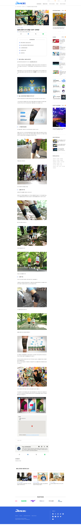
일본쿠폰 (64, 49)
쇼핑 (18, 440)
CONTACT (20, 515)
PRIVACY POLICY (34, 515)
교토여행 (63, 166)
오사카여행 (62, 161)
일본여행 (54, 158)
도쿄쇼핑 (54, 166)
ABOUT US (16, 515)
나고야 (60, 57)
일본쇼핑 (54, 160)
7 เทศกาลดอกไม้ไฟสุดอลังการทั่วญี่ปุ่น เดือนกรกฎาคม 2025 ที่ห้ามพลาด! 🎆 (62, 149)
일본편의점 (54, 161)
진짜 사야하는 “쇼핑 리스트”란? (26, 42)
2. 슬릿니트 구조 (23, 50)
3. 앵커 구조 (22, 52)
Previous (56, 31)
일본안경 (61, 43)
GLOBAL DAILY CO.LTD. (27, 515)
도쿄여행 (58, 158)
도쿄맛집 (58, 163)
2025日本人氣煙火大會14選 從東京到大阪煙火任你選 (61, 145)
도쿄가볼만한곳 (61, 59)
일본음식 (58, 161)
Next (62, 31)
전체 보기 (63, 10)
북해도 (62, 66)
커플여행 (61, 160)
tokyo (57, 166)
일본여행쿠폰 (61, 49)
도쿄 (20, 440)
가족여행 (58, 160)
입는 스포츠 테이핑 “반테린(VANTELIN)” (27, 45)
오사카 (64, 57)
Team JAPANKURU (26, 446)
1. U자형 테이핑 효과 (24, 47)
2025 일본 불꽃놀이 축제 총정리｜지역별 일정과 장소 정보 (61, 141)
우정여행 (54, 163)
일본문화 (61, 158)
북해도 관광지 (61, 67)
